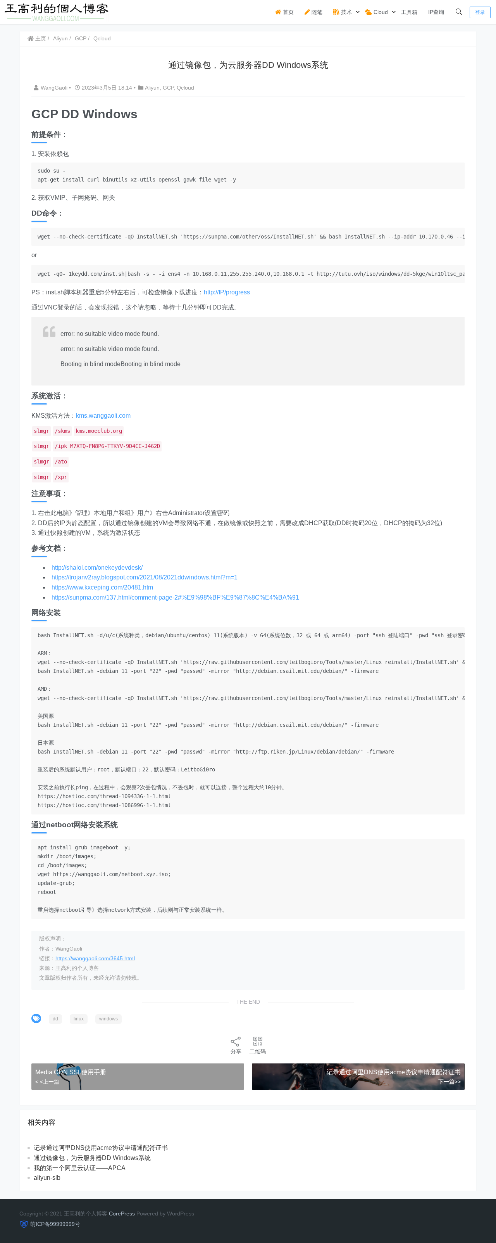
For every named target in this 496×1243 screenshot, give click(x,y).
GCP (80, 38)
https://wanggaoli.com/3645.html (95, 958)
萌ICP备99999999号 (55, 1224)
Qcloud (102, 38)
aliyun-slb (47, 1177)
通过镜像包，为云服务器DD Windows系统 (92, 1158)
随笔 (316, 12)
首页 (287, 12)
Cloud (380, 12)
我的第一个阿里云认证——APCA (80, 1168)
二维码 (258, 1051)
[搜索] (458, 12)
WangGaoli (55, 88)
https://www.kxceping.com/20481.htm (102, 587)
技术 (345, 12)
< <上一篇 (47, 1082)
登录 (480, 12)
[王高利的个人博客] (57, 11)
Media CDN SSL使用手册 (70, 1072)
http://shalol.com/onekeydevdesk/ (97, 567)
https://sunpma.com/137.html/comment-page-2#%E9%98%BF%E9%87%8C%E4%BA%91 (175, 597)
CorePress (122, 1213)
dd (55, 1019)
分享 (236, 1051)
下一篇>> (449, 1082)
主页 (40, 38)
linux (79, 1019)
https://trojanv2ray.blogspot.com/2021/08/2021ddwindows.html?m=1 (145, 577)
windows (108, 1019)
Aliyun (60, 38)
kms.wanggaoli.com (103, 415)
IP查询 (436, 12)
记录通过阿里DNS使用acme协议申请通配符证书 (394, 1072)
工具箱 (409, 12)
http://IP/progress (227, 292)
